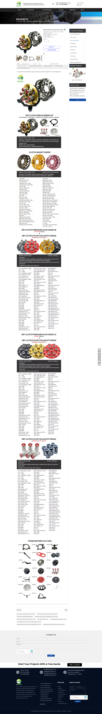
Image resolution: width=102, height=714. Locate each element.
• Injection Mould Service (46, 698)
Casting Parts (73, 53)
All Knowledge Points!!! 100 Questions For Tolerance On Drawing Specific (77, 90)
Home (59, 686)
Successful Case (62, 694)
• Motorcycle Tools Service (46, 689)
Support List (61, 696)
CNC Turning (73, 37)
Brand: (35, 64)
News (59, 699)
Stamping (72, 49)
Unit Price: (52, 64)
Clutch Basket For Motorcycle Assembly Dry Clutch (29, 622)
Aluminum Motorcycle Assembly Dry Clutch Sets (46, 616)
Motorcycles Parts (74, 40)
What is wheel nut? (74, 94)
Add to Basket (51, 50)
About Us (60, 698)
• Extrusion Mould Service (46, 700)
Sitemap (69, 711)
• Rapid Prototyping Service (46, 691)
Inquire (50, 47)
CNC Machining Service (46, 683)
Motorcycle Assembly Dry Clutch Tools (26, 619)
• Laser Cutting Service (45, 687)
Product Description (22, 66)
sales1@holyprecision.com (50, 671)
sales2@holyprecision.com (50, 673)
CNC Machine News (62, 703)
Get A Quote (74, 665)
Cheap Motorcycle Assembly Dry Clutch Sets (54, 624)
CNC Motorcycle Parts (42, 619)
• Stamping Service (44, 693)
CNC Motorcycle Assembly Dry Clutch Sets (47, 614)
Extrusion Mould (74, 59)
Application (60, 692)
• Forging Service (44, 695)
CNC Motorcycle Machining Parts (25, 616)
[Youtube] (82, 3)
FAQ (78, 99)
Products (60, 688)
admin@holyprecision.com (65, 3)
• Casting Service (44, 696)
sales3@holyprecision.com (50, 675)
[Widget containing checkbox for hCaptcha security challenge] (25, 651)
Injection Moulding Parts (75, 62)
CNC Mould (72, 56)
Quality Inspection (48, 66)
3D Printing (72, 43)
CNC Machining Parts (75, 34)
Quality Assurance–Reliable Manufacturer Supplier (77, 88)
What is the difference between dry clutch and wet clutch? (77, 96)
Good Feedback (59, 66)
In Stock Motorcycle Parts (35, 66)
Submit (51, 655)
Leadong (64, 711)
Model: (18, 64)
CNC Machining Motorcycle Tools (58, 619)
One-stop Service (62, 690)
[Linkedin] (80, 3)
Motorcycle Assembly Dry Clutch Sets (26, 614)
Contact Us (60, 701)
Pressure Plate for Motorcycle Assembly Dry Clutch (29, 624)
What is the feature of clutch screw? (77, 92)
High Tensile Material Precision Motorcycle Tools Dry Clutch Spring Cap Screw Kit (77, 80)
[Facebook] (78, 3)
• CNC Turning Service (45, 685)
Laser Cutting (73, 46)
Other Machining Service (23, 68)
